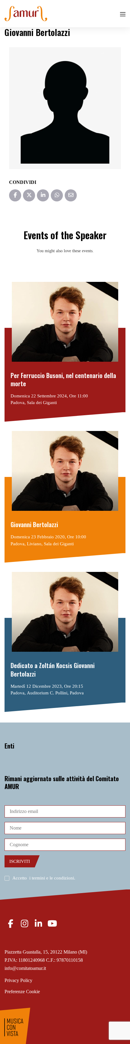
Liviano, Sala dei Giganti (50, 543)
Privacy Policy (18, 980)
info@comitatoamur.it (25, 968)
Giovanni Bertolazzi (34, 524)
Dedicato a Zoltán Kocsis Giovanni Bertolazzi (53, 669)
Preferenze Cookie (22, 991)
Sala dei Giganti (42, 402)
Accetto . (43, 878)
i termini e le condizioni (51, 878)
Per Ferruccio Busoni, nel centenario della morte (63, 379)
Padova (17, 402)
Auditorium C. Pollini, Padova (55, 692)
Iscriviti (19, 861)
